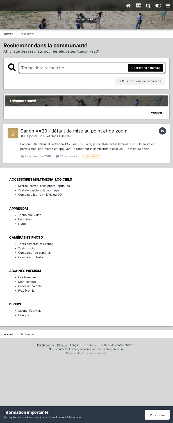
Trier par (157, 113)
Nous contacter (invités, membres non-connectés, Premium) (86, 349)
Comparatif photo (30, 257)
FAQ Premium (27, 290)
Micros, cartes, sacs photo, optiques (44, 186)
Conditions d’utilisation (65, 417)
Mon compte (27, 282)
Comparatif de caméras (34, 252)
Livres (22, 223)
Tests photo (26, 248)
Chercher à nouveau (145, 68)
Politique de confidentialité (116, 345)
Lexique (23, 315)
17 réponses (68, 156)
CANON (65, 136)
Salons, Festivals (29, 310)
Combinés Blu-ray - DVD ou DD (40, 194)
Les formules (27, 277)
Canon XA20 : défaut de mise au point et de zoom (73, 131)
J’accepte (161, 414)
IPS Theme (43, 345)
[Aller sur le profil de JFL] (13, 133)
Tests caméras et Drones (35, 244)
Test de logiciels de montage (38, 190)
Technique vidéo (29, 215)
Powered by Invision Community (86, 353)
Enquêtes (25, 219)
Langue (75, 345)
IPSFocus (61, 345)
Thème (90, 345)
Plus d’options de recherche (141, 81)
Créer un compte (30, 286)
